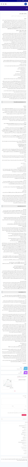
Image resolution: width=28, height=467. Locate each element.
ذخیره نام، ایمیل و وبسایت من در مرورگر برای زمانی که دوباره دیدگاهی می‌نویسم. (16, 412)
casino (24, 429)
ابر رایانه (25, 445)
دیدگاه (25, 397)
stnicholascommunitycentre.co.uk (21, 442)
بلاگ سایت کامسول (24, 447)
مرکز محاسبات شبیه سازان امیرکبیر (22, 379)
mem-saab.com (23, 432)
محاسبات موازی (11, 387)
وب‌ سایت (25, 409)
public (24, 435)
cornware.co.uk (23, 430)
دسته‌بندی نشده (24, 448)
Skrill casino (24, 437)
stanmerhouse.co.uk (23, 440)
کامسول (25, 450)
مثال (25, 453)
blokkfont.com (23, 427)
